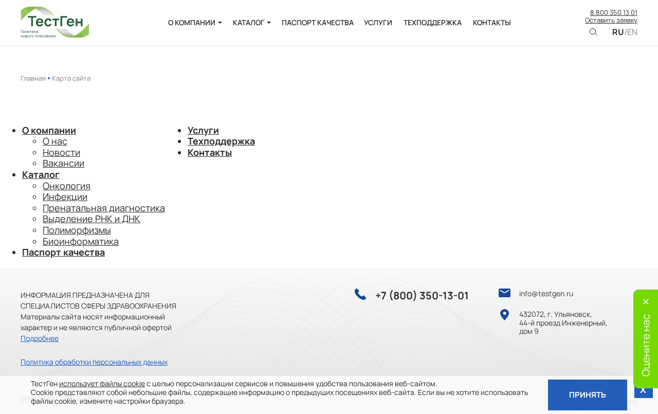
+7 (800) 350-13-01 (422, 296)
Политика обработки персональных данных (94, 362)
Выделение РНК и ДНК (91, 218)
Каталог (41, 174)
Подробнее (40, 338)
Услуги (203, 130)
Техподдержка (221, 141)
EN (632, 32)
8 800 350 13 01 (613, 13)
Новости (61, 152)
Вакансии (63, 163)
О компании (49, 130)
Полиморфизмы (77, 230)
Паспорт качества (63, 252)
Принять (587, 394)
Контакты (210, 152)
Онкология (66, 185)
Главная (33, 78)
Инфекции (65, 196)
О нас (55, 141)
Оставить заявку (611, 20)
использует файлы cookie (102, 383)
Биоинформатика (81, 241)
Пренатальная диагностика (104, 208)
